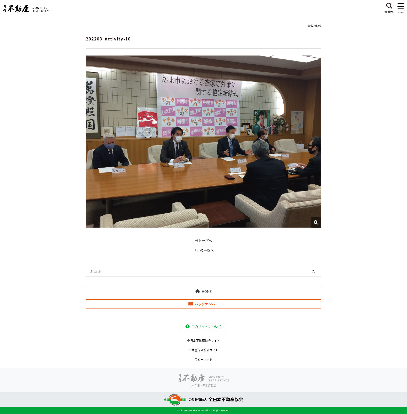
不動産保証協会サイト (203, 350)
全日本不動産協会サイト (203, 340)
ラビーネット (203, 359)
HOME (207, 291)
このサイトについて (206, 326)
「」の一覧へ (203, 250)
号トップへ (203, 240)
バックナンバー (207, 303)
